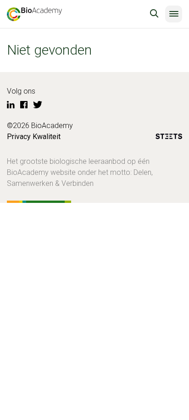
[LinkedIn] (11, 105)
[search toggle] (154, 14)
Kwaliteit (47, 136)
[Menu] (173, 14)
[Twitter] (37, 105)
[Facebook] (24, 105)
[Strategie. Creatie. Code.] (169, 138)
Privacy (19, 136)
